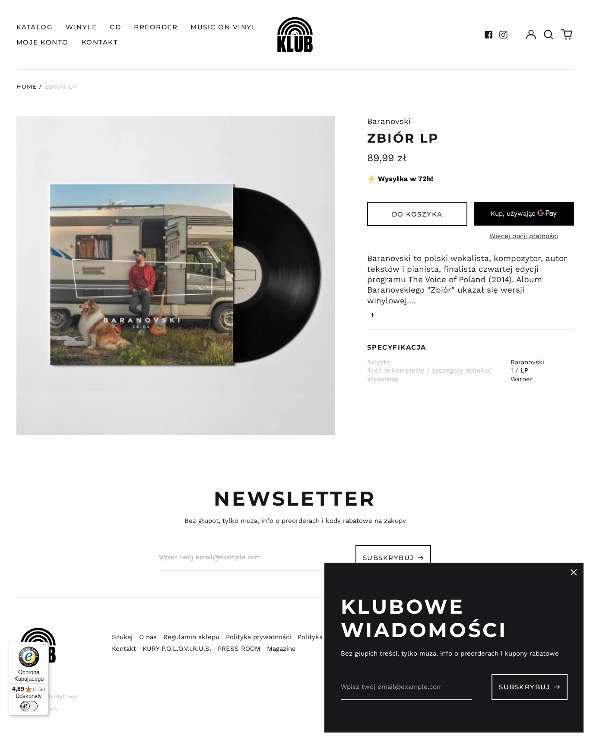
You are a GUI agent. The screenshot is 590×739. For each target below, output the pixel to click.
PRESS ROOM (239, 649)
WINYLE (81, 27)
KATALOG (34, 27)
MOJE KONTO (42, 42)
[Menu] (43, 647)
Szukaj (122, 637)
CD (115, 27)
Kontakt (124, 649)
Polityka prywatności (258, 637)
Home (26, 86)
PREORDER (156, 27)
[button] (549, 34)
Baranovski (389, 121)
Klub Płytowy (58, 696)
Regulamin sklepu (191, 637)
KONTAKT (100, 42)
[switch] (29, 706)
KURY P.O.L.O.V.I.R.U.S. (177, 649)
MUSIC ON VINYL (223, 27)
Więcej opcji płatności (523, 236)
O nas (148, 637)
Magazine (281, 649)
